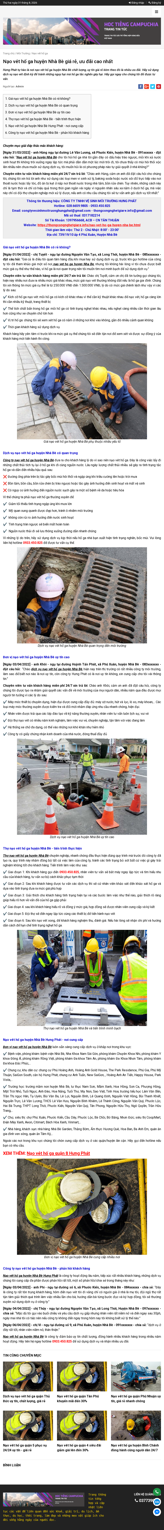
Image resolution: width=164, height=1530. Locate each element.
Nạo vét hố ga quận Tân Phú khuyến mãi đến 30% (78, 1398)
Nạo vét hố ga (40, 53)
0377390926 (149, 1500)
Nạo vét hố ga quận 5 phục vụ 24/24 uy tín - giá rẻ (25, 1447)
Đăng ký (156, 2)
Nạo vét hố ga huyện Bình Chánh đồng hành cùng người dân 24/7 (135, 1447)
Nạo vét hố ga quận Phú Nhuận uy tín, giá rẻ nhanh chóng (136, 1398)
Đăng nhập (137, 2)
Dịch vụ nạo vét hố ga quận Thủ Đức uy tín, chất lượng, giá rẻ (26, 1398)
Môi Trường (23, 53)
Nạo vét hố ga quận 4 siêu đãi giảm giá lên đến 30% (79, 1447)
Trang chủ (8, 53)
